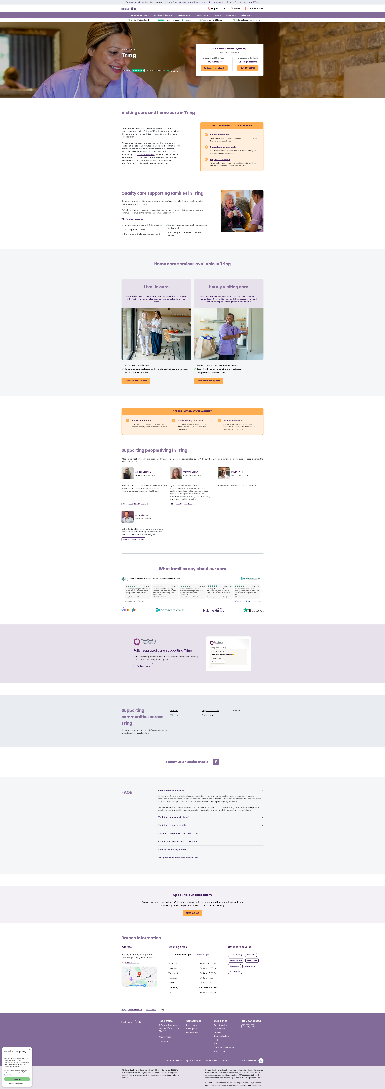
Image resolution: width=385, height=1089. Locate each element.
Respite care (192, 1032)
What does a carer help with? (172, 825)
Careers (217, 1032)
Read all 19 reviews (253, 601)
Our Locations (151, 1010)
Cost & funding (220, 1025)
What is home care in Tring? (171, 790)
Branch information (219, 134)
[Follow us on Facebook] (216, 762)
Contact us (164, 1041)
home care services (146, 154)
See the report (217, 662)
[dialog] (17, 1067)
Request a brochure (220, 159)
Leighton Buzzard (210, 710)
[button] (17, 1084)
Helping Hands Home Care (132, 1010)
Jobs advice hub (221, 1036)
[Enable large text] (260, 1060)
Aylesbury (240, 48)
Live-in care (191, 1025)
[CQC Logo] (216, 644)
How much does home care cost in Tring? (178, 833)
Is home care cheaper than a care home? (178, 841)
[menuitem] (139, 15)
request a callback (164, 2)
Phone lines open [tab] (183, 954)
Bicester (174, 710)
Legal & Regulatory (193, 1060)
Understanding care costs (223, 147)
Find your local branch (224, 1047)
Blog (216, 1040)
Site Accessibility (249, 1060)
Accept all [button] (17, 1079)
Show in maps (165, 1037)
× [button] (30, 1049)
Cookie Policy (8, 1075)
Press (216, 1043)
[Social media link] (243, 1026)
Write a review (240, 601)
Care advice (219, 1029)
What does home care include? (173, 817)
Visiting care (191, 1029)
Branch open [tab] (203, 954)
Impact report (220, 1051)
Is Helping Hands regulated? (172, 849)
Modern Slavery (211, 1060)
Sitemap (225, 1060)
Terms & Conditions (173, 1060)
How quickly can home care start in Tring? (178, 857)
